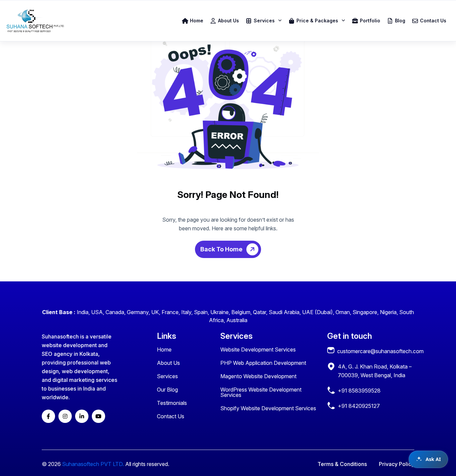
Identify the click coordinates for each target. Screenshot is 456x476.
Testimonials (172, 403)
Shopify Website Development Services (268, 408)
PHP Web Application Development (263, 363)
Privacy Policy (396, 464)
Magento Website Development (258, 376)
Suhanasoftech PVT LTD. (93, 464)
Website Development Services (258, 349)
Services (167, 376)
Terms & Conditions (342, 464)
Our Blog (167, 389)
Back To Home (222, 249)
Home (164, 349)
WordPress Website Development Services (260, 392)
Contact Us (170, 416)
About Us (168, 363)
